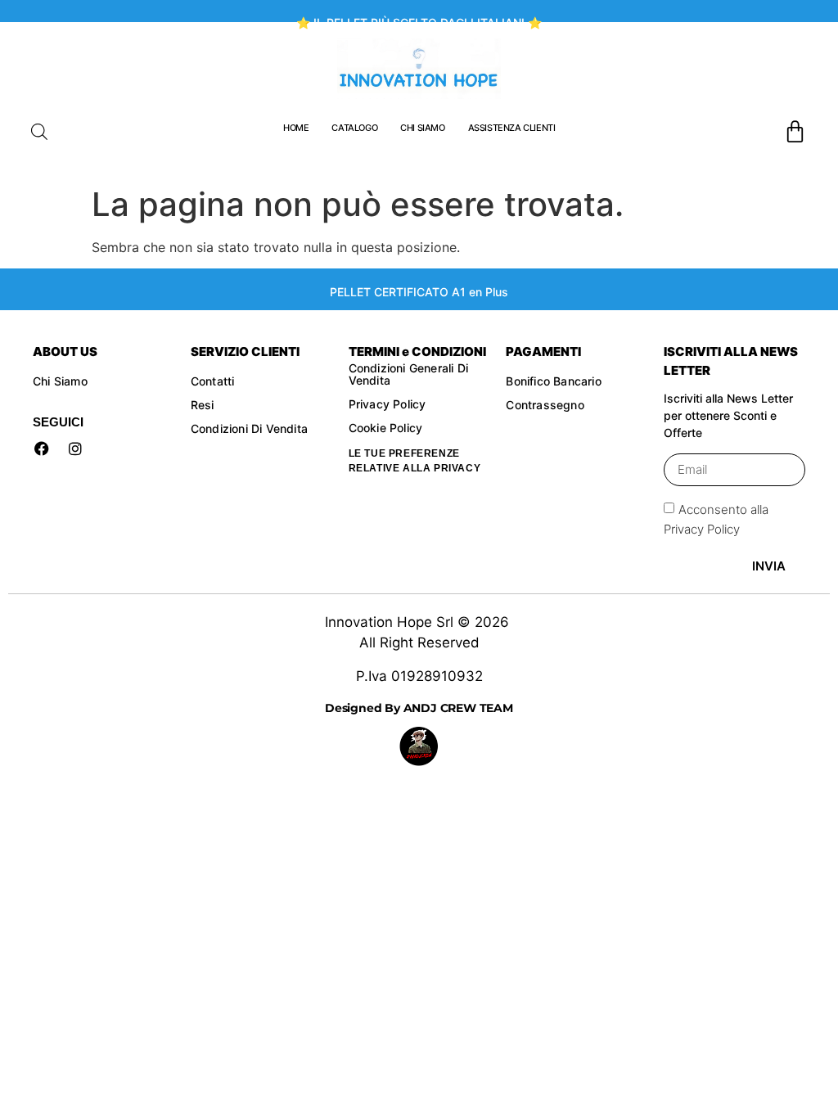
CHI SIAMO (422, 127)
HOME (296, 127)
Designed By (362, 708)
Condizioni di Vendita (249, 428)
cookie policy (387, 428)
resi (204, 405)
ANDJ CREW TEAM (456, 708)
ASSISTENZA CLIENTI (512, 127)
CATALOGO (354, 127)
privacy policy (387, 404)
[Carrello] (795, 131)
